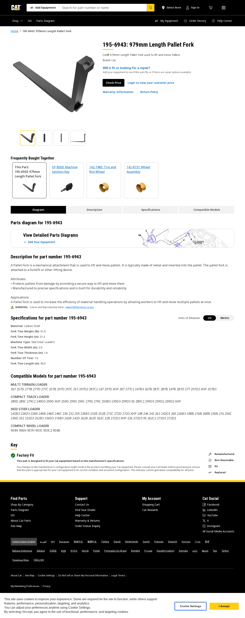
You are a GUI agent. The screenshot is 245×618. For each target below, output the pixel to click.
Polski (96, 550)
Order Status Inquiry (87, 526)
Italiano (41, 550)
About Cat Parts (21, 520)
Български (64, 541)
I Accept (224, 606)
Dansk (117, 541)
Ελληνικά (186, 541)
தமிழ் (194, 550)
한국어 (73, 550)
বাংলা (53, 541)
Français (158, 541)
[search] (150, 7)
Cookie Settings (46, 575)
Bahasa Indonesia (22, 550)
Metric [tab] (224, 318)
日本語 (53, 550)
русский (148, 550)
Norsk (85, 550)
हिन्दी (207, 541)
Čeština (105, 541)
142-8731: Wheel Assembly (138, 169)
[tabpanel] (53, 83)
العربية (43, 541)
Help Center (82, 515)
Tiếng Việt (38, 560)
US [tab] (209, 318)
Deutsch (172, 541)
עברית (197, 541)
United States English (23, 541)
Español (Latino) (165, 550)
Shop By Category (22, 504)
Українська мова (20, 560)
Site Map (16, 526)
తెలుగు (205, 550)
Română (135, 550)
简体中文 (78, 541)
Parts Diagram (20, 510)
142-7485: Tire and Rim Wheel (102, 169)
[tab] (27, 138)
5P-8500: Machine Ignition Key (65, 169)
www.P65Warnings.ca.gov (80, 307)
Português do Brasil (115, 550)
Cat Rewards (150, 510)
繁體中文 (92, 541)
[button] (150, 83)
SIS (13, 515)
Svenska (183, 550)
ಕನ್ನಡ (63, 550)
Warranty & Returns (87, 520)
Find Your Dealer (85, 510)
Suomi (146, 541)
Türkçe (225, 550)
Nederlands (131, 541)
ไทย (215, 550)
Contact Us (82, 504)
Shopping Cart (151, 504)
